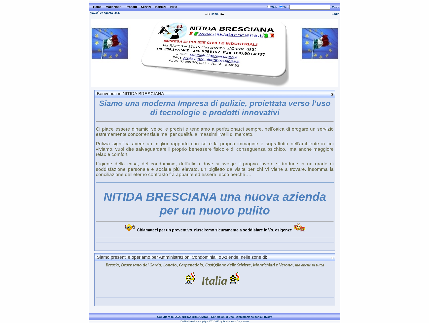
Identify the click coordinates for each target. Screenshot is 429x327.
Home (214, 13)
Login (335, 13)
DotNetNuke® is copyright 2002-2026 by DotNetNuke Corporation (214, 321)
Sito (285, 7)
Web (274, 7)
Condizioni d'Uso (222, 316)
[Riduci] (332, 94)
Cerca (335, 7)
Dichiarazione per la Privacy (254, 316)
